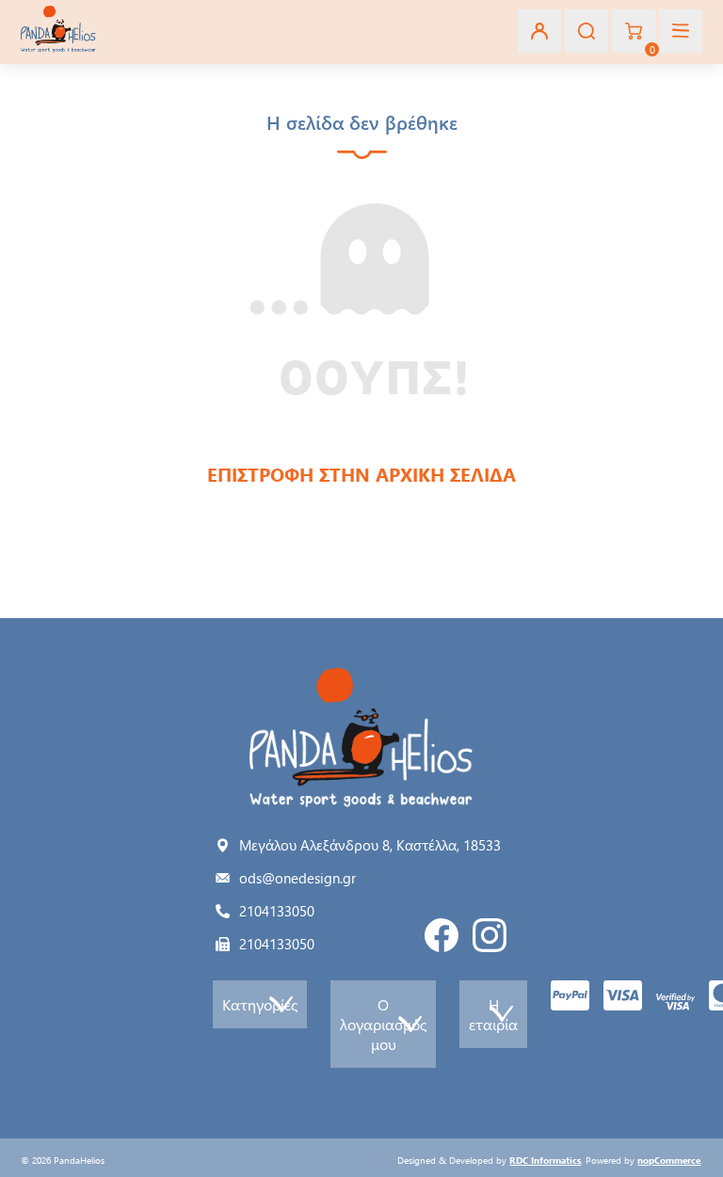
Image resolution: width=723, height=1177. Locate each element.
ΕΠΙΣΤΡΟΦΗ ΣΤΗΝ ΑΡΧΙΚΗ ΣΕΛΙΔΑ (361, 473)
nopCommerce (668, 1160)
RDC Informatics (545, 1160)
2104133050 (276, 910)
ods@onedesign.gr (297, 877)
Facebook (441, 935)
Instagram (489, 935)
